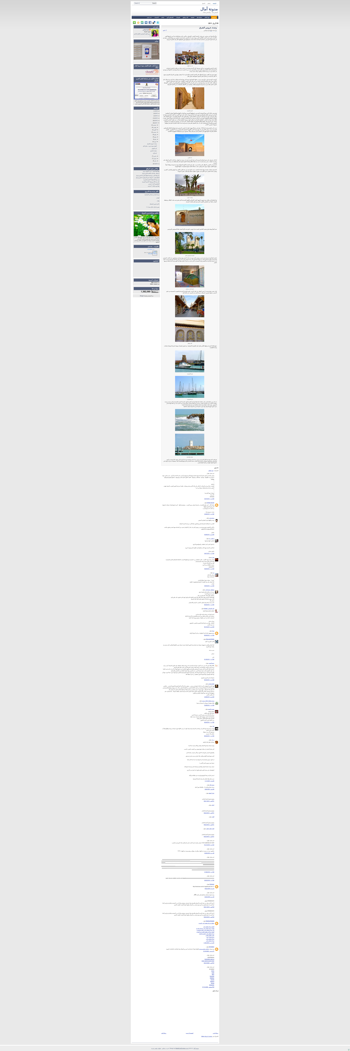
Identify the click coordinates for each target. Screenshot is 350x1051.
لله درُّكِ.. (155, 153)
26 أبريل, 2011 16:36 (209, 705)
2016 (156, 111)
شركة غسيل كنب (210, 937)
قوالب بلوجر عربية (156, 1048)
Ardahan (212, 978)
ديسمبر (154, 125)
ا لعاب (212, 805)
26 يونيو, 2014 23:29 (209, 853)
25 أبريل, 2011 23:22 (209, 604)
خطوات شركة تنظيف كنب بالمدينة (206, 923)
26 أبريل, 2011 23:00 (209, 722)
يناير (155, 161)
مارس (154, 156)
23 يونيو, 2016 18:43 (209, 897)
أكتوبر (154, 129)
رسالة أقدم (163, 1033)
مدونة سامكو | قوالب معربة (208, 701)
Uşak (213, 972)
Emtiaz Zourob (210, 502)
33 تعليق (165, 30)
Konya (212, 983)
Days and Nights (210, 639)
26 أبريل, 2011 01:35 (209, 659)
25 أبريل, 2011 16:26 (209, 534)
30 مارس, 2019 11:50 (209, 943)
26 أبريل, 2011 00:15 (209, 627)
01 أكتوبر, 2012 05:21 (209, 801)
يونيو (155, 137)
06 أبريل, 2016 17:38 (209, 872)
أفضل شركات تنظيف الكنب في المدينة (205, 932)
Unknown (211, 884)
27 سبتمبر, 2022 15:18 (208, 951)
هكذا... (157, 201)
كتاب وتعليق (185, 17)
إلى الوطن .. (154, 148)
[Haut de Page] (349, 1050)
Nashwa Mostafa (210, 921)
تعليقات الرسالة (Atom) (206, 1036)
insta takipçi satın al (209, 959)
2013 (156, 118)
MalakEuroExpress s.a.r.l (182, 1048)
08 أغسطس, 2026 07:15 (208, 987)
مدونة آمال (209, 9)
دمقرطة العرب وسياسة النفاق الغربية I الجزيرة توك (147, 175)
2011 (156, 123)
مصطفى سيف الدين (209, 589)
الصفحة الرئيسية (189, 1033)
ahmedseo (211, 946)
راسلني (208, 3)
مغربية (212, 557)
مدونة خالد (212, 785)
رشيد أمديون (211, 663)
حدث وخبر (149, 17)
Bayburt (212, 981)
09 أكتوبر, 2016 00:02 (209, 917)
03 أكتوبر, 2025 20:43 (209, 963)
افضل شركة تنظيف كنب (208, 926)
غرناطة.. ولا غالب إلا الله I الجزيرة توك (150, 173)
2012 (156, 120)
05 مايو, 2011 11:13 (209, 781)
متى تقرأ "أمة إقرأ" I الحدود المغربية (151, 179)
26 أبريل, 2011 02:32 (209, 680)
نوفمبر (154, 127)
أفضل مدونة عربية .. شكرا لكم (150, 146)
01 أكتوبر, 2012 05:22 (209, 813)
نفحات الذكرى (153, 150)
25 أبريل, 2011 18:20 (209, 568)
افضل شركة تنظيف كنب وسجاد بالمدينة (205, 928)
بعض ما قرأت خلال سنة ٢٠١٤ (152, 207)
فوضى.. (157, 197)
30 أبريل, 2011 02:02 (209, 736)
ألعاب (213, 816)
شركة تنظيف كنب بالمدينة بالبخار (206, 933)
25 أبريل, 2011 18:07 (209, 553)
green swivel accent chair (208, 961)
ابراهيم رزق (211, 538)
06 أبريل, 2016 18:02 (209, 880)
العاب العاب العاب (210, 828)
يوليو (155, 134)
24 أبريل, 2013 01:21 (209, 845)
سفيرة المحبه (211, 709)
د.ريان (212, 740)
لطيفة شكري (211, 683)
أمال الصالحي (146, 30)
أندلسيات (156, 17)
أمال (213, 726)
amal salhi (150, 253)
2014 (156, 115)
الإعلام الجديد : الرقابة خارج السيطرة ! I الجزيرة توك (147, 177)
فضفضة (192, 17)
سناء (213, 631)
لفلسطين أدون (170, 17)
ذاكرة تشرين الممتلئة (154, 204)
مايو (155, 139)
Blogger (142, 296)
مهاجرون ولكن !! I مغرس (153, 186)
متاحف (162, 17)
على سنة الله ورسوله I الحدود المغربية (150, 181)
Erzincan (212, 976)
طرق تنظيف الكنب (210, 935)
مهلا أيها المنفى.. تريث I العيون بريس (151, 171)
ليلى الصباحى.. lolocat (209, 608)
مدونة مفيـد (211, 518)
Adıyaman (211, 985)
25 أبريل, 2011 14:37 (209, 498)
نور (213, 572)
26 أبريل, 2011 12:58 (209, 697)
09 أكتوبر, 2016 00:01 (209, 907)
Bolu (213, 974)
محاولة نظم (199, 17)
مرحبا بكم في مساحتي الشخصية (152, 194)
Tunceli (212, 979)
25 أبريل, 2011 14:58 (209, 514)
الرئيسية (214, 3)
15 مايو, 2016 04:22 (209, 888)
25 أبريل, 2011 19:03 (209, 585)
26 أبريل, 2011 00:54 (209, 635)
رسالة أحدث (215, 1033)
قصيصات (178, 17)
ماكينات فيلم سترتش (204, 949)
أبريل (155, 141)
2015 (156, 113)
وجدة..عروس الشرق (208, 28)
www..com (150, 249)
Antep (212, 971)
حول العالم (207, 17)
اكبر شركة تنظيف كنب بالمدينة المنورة (205, 930)
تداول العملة (211, 793)
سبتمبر (154, 132)
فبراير (154, 158)
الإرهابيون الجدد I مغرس (153, 184)
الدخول (203, 3)
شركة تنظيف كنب (210, 939)
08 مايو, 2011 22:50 (209, 789)
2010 (156, 163)
